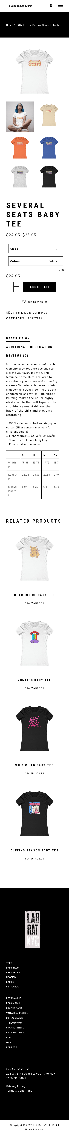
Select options (39, 605)
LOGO (9, 1037)
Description (18, 338)
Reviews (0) (17, 355)
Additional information (29, 347)
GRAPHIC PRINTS (15, 1027)
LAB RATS (11, 1047)
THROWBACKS (14, 1022)
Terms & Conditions (19, 1090)
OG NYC (10, 1042)
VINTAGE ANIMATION (17, 1012)
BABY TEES (35, 318)
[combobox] (41, 248)
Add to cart (40, 287)
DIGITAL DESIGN (14, 1017)
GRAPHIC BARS (14, 1007)
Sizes (14, 248)
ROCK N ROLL (13, 1002)
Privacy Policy (15, 1086)
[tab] (18, 338)
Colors (15, 261)
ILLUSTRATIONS (15, 1032)
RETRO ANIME (13, 998)
